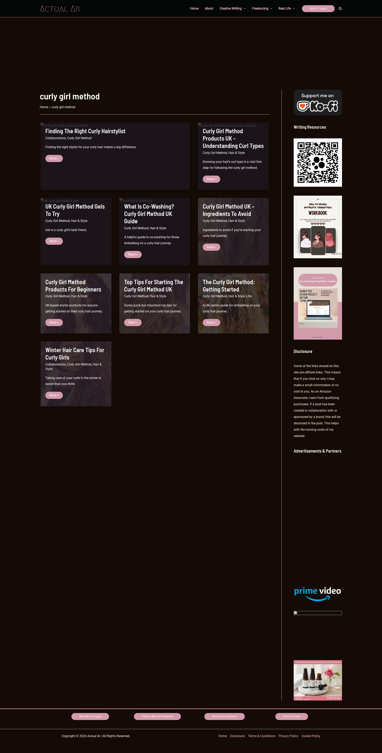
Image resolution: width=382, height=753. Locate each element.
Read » (56, 159)
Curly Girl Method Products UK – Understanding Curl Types (233, 138)
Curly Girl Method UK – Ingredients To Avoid (228, 210)
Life (248, 296)
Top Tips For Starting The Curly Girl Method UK (153, 285)
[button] (318, 8)
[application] (244, 9)
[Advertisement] (191, 47)
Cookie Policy (310, 736)
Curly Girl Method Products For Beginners (73, 285)
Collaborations (55, 138)
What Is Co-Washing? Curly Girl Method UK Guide (149, 213)
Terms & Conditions (261, 736)
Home (222, 736)
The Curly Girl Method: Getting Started (229, 285)
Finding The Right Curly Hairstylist (85, 130)
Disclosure (237, 736)
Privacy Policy (288, 736)
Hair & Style (236, 153)
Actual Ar (60, 8)
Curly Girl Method (79, 138)
